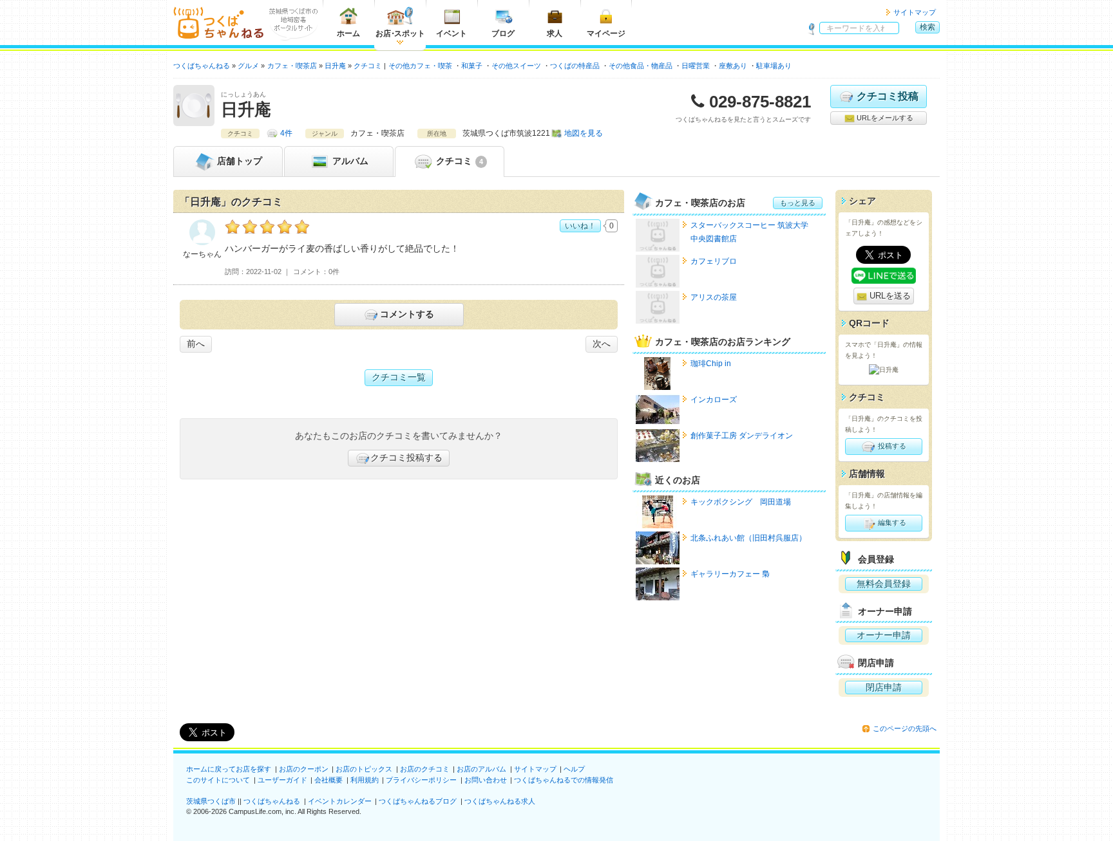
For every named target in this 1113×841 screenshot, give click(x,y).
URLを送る (889, 295)
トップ (239, 161)
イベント (451, 33)
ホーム (348, 33)
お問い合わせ (485, 780)
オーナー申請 (884, 635)
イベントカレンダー (340, 801)
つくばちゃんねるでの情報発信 (563, 780)
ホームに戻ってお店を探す (228, 769)
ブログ (503, 33)
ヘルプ (574, 769)
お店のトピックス (364, 769)
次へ (602, 343)
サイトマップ (914, 12)
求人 (554, 33)
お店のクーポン (303, 769)
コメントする (407, 314)
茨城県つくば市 (211, 801)
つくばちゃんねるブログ (418, 801)
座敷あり (733, 65)
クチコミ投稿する (406, 457)
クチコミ (458, 161)
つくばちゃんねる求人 (499, 801)
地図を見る (583, 133)
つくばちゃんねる (271, 801)
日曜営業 (695, 65)
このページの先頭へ (905, 728)
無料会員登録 (884, 583)
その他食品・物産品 (640, 65)
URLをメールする (884, 118)
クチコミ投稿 (887, 96)
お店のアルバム (481, 769)
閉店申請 (884, 687)
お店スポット (400, 33)
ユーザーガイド (282, 780)
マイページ (606, 33)
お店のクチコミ (425, 769)
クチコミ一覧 (399, 377)
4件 (286, 133)
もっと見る (797, 203)
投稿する (891, 446)
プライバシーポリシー (421, 780)
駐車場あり (774, 65)
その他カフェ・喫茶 (420, 65)
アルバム (349, 161)
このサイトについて (218, 780)
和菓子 (471, 65)
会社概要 (328, 780)
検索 (927, 27)
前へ (196, 343)
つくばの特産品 (575, 65)
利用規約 (364, 780)
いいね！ (580, 225)
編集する (891, 522)
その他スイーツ (516, 65)
